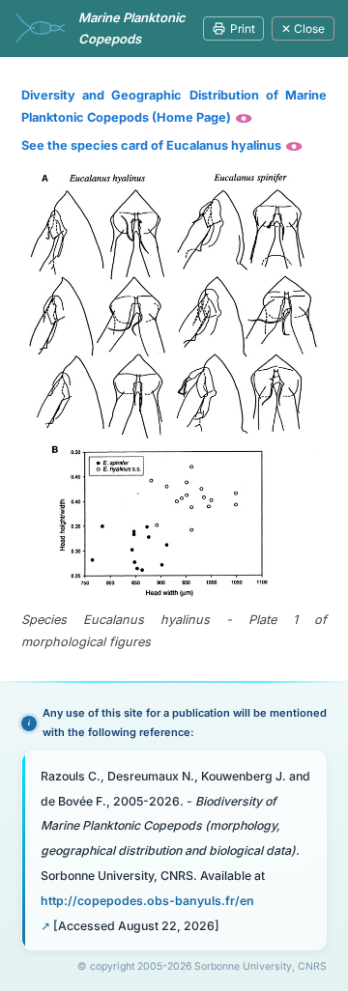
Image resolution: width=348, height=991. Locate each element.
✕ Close (303, 28)
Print (242, 28)
